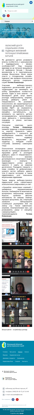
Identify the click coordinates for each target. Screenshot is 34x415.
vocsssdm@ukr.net (16, 394)
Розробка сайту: (17, 413)
